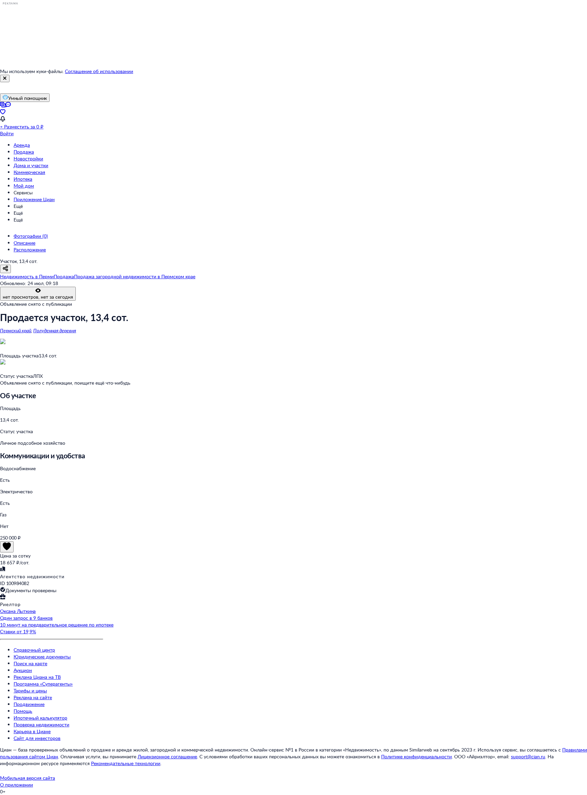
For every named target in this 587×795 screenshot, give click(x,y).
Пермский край (15, 330)
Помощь (23, 711)
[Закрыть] (5, 78)
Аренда (22, 145)
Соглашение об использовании (99, 71)
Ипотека (23, 179)
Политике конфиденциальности (416, 756)
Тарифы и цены (30, 690)
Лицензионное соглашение (167, 756)
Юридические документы (42, 656)
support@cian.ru (528, 756)
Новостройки (28, 158)
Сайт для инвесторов (37, 738)
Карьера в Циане (32, 731)
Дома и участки (31, 165)
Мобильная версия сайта (27, 778)
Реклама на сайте (33, 697)
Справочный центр (34, 650)
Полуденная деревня (54, 330)
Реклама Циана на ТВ (37, 677)
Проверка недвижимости (41, 724)
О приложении (16, 784)
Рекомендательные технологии (125, 763)
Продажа (24, 151)
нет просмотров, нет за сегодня (38, 297)
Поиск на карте (30, 663)
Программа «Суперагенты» (43, 684)
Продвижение (29, 704)
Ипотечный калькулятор (40, 717)
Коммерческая (29, 172)
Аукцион (23, 670)
